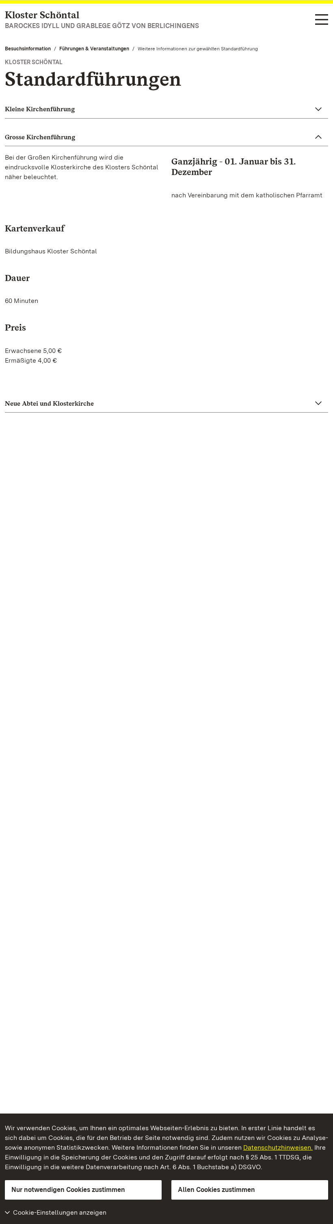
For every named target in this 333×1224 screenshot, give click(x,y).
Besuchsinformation (28, 49)
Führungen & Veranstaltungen (94, 49)
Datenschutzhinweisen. (278, 1147)
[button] (166, 109)
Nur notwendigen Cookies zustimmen (68, 1190)
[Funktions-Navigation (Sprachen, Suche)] (321, 20)
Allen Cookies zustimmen (216, 1190)
